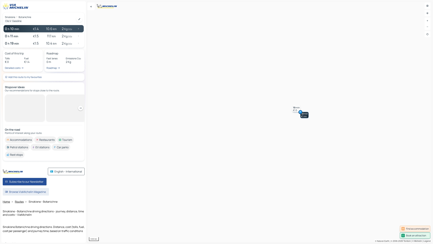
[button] (304, 115)
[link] (415, 229)
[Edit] (79, 19)
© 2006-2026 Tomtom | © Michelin (406, 240)
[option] (19, 97)
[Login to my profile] (427, 6)
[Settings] (427, 13)
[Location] (427, 34)
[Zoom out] (427, 27)
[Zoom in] (427, 21)
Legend (427, 240)
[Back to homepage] (16, 6)
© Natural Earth (382, 240)
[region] (259, 122)
